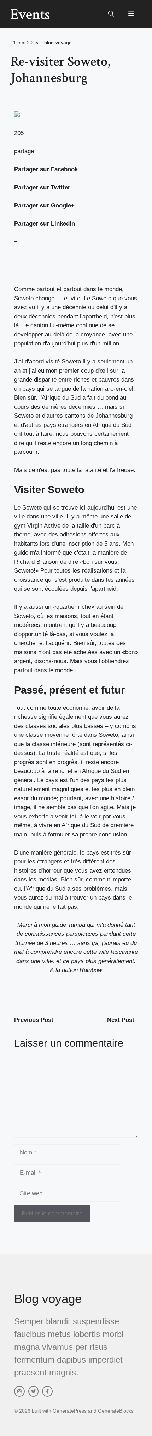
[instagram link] (19, 1391)
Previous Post (33, 1020)
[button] (111, 14)
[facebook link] (47, 1391)
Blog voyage (48, 1299)
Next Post (120, 1020)
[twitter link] (33, 1391)
